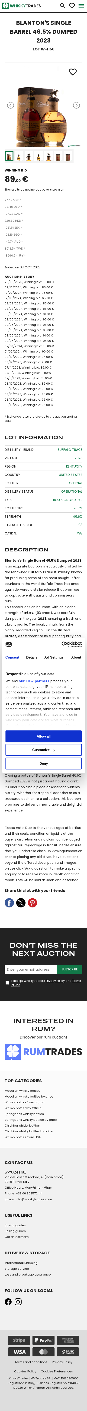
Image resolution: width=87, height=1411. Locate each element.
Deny (43, 763)
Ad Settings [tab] (54, 657)
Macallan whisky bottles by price (29, 1096)
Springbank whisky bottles (24, 1114)
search (62, 5)
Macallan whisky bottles (22, 1090)
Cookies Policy (25, 1371)
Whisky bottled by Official (23, 1108)
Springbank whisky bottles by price (31, 1120)
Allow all (44, 736)
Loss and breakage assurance (28, 1274)
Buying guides (15, 1225)
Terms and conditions (31, 1362)
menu (81, 5)
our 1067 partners (34, 681)
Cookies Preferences (57, 1371)
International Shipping (21, 1263)
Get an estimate (17, 1237)
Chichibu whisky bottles (22, 1125)
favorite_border (71, 5)
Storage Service (17, 1268)
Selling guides (15, 1231)
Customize (41, 750)
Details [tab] (32, 657)
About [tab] (76, 657)
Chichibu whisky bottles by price (29, 1131)
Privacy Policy (55, 981)
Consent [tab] (12, 657)
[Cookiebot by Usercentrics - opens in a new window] (62, 644)
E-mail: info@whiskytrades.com (28, 1199)
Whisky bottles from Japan (25, 1102)
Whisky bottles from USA (23, 1137)
